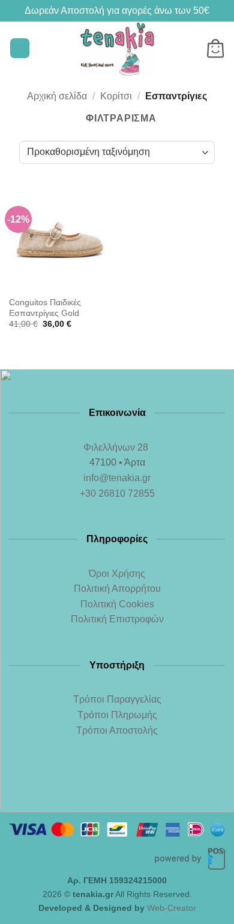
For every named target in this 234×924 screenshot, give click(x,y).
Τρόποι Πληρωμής (117, 715)
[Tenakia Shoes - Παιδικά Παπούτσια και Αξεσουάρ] (117, 48)
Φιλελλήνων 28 (117, 447)
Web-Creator (171, 908)
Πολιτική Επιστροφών (117, 619)
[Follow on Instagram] (117, 781)
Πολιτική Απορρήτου (117, 588)
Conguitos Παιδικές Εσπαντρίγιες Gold (45, 308)
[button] (19, 48)
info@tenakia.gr (117, 478)
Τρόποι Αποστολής (117, 730)
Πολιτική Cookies (117, 604)
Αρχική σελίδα (57, 96)
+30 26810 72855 (117, 493)
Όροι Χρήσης (117, 574)
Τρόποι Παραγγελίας (117, 699)
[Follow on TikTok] (141, 781)
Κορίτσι (116, 96)
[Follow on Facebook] (93, 781)
